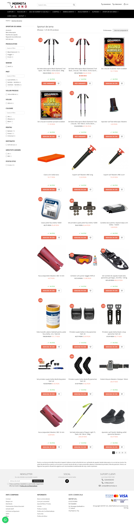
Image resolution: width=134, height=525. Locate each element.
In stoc (10, 165)
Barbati (10, 131)
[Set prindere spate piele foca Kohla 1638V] (82, 208)
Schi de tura (9, 39)
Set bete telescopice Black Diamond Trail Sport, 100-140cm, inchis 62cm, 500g (51, 70)
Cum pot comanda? (43, 501)
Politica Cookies (42, 509)
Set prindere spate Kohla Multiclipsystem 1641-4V (51, 380)
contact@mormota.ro (109, 486)
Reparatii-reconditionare (13, 37)
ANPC (7, 514)
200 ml (10, 103)
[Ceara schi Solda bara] (51, 158)
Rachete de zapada (11, 35)
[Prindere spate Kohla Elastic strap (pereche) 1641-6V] (114, 313)
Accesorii (8, 30)
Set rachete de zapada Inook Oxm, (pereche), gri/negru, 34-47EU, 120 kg (114, 277)
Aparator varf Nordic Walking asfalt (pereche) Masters (114, 433)
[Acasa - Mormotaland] (16, 5)
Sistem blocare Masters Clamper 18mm (114, 379)
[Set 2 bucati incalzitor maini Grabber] (114, 52)
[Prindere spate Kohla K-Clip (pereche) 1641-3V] (82, 313)
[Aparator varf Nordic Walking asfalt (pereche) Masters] (114, 415)
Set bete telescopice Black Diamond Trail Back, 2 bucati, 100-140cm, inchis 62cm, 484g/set (82, 70)
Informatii (41, 495)
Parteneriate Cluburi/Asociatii (15, 506)
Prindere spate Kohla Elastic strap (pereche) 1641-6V (114, 333)
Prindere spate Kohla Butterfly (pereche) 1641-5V (83, 380)
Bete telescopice (11, 32)
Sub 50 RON (11, 80)
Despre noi (9, 501)
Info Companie (12, 495)
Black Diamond (12, 52)
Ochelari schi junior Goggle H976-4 (82, 276)
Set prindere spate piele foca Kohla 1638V (82, 223)
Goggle (10, 54)
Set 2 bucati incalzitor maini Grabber (114, 69)
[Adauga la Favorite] (58, 83)
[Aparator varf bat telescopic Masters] (114, 105)
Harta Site (40, 514)
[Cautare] (74, 5)
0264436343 (109, 480)
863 (9, 156)
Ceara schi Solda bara (51, 175)
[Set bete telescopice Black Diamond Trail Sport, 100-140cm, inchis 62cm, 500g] (51, 52)
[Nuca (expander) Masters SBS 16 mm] (51, 415)
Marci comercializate (43, 499)
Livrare (39, 506)
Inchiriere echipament (12, 511)
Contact (8, 499)
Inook (9, 57)
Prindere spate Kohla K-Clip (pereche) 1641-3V (83, 333)
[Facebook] (67, 481)
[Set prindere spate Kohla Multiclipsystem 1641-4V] (51, 365)
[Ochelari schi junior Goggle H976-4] (82, 259)
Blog (7, 516)
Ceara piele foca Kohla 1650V (51, 223)
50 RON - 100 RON (13, 82)
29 (8, 154)
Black (9, 121)
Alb (9, 116)
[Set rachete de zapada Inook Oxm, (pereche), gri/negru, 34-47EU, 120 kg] (114, 259)
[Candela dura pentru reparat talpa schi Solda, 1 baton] (114, 208)
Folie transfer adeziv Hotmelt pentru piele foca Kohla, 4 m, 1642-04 (51, 333)
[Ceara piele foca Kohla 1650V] (51, 208)
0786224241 (109, 483)
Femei (9, 133)
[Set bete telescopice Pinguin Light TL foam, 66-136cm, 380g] (82, 415)
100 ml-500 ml (12, 94)
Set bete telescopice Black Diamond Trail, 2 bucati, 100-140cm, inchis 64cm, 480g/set (82, 123)
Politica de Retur (42, 516)
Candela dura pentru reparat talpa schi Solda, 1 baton (114, 224)
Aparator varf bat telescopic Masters (114, 122)
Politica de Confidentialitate (28, 486)
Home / (8, 21)
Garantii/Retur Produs (44, 504)
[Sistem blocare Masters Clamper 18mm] (114, 365)
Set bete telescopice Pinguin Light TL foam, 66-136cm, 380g (82, 433)
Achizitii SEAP (10, 509)
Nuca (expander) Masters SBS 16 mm (51, 432)
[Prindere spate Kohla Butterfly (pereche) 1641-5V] (82, 365)
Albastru (10, 119)
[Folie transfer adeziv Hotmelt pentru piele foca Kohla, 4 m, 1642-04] (51, 314)
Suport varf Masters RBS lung (82, 175)
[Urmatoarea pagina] (125, 452)
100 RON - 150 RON (14, 85)
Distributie (9, 504)
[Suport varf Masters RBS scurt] (114, 158)
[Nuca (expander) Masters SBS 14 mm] (51, 259)
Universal (10, 136)
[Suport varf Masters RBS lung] (82, 158)
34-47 (9, 66)
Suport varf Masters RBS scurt (114, 175)
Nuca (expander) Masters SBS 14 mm (51, 276)
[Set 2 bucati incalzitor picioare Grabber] (51, 105)
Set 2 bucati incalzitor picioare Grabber (51, 122)
